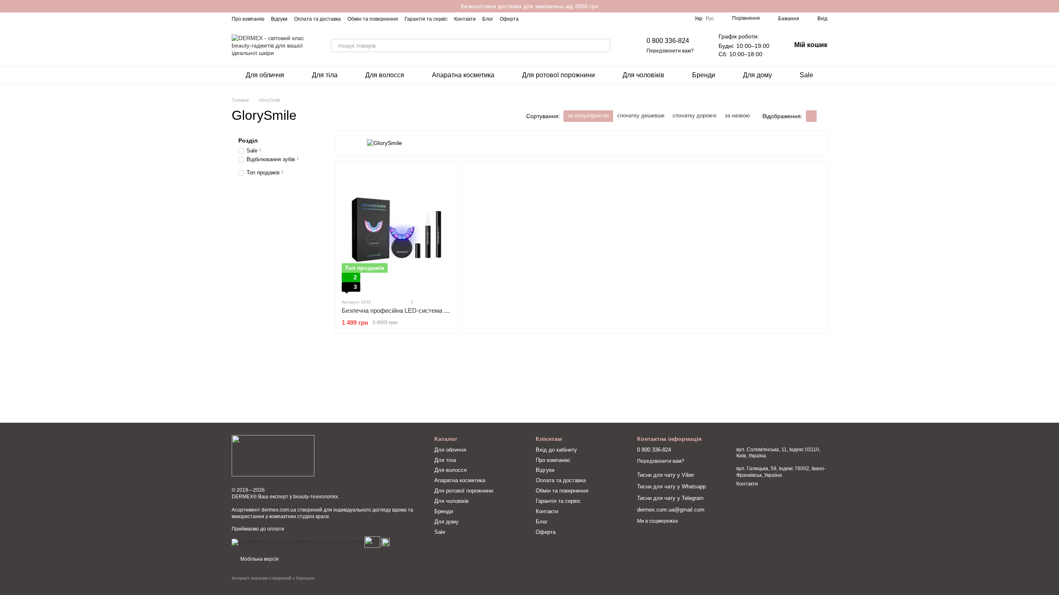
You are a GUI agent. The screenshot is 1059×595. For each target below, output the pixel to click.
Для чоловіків (643, 75)
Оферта (509, 19)
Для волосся (384, 75)
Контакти (465, 19)
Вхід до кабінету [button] (556, 450)
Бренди (703, 75)
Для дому (757, 75)
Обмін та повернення (372, 19)
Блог (487, 19)
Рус (710, 18)
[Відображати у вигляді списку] (822, 115)
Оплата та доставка (317, 19)
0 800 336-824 (668, 40)
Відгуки (279, 19)
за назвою (737, 115)
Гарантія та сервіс (426, 19)
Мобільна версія (259, 559)
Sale (806, 75)
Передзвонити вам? (670, 51)
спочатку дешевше (640, 115)
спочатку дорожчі (694, 115)
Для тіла (325, 75)
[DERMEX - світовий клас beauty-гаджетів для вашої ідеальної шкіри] (273, 455)
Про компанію (248, 19)
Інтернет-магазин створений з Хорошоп (273, 578)
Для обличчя (265, 75)
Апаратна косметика (463, 75)
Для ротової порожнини (558, 75)
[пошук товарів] (603, 45)
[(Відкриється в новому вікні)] (372, 542)
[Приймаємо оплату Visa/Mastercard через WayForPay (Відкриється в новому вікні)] (297, 542)
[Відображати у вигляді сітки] (811, 115)
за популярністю (588, 115)
